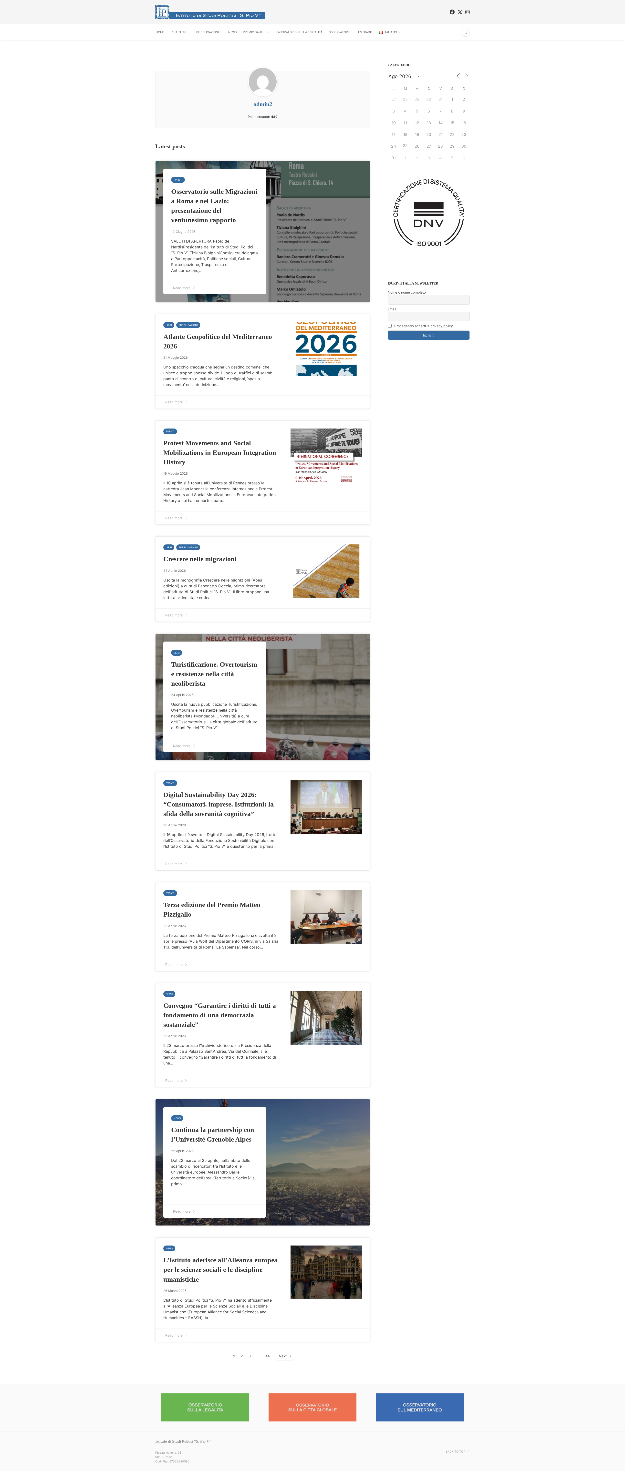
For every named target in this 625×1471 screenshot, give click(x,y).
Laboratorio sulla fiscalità (299, 32)
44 (267, 1356)
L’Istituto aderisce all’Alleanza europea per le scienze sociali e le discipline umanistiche (220, 1269)
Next (283, 1356)
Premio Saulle (254, 32)
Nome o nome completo (407, 292)
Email (392, 309)
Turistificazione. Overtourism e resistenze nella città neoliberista (214, 674)
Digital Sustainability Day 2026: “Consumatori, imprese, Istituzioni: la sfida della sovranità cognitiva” (218, 804)
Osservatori (339, 32)
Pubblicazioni (207, 32)
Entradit (365, 32)
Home (160, 32)
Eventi (178, 179)
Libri (169, 325)
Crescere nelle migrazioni (200, 559)
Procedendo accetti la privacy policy (423, 326)
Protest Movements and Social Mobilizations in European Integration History (219, 452)
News (232, 32)
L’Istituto (179, 32)
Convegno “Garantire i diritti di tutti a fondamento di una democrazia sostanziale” (219, 1015)
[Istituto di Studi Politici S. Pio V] (210, 12)
